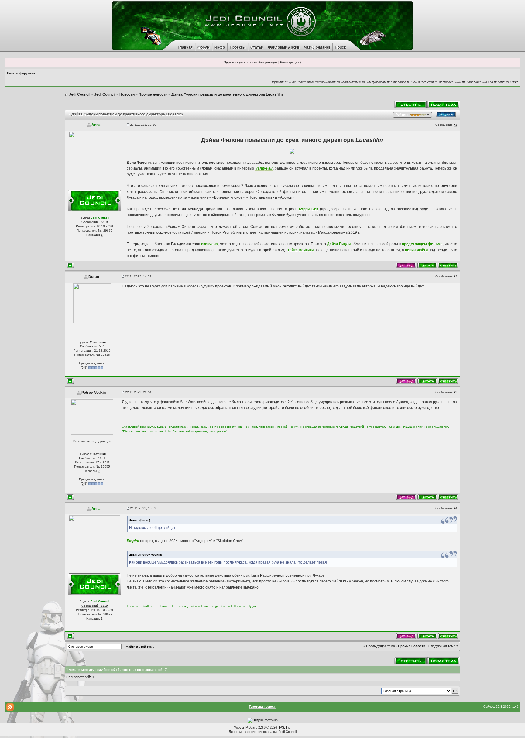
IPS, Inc (284, 727)
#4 (455, 508)
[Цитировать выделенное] (406, 265)
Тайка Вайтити (300, 250)
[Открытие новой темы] (443, 104)
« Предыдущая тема (379, 646)
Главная (185, 47)
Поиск (340, 47)
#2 (455, 276)
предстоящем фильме (422, 244)
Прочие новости (411, 646)
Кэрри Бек (308, 209)
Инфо (219, 47)
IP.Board (251, 727)
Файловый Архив (283, 47)
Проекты (237, 47)
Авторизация (267, 62)
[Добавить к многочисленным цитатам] (427, 265)
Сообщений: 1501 (92, 458)
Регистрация (289, 62)
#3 (455, 392)
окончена (209, 244)
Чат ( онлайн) (317, 47)
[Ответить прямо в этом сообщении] (448, 265)
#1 (455, 124)
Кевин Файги (416, 250)
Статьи (256, 47)
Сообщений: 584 (92, 346)
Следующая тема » (443, 646)
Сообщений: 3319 (94, 222)
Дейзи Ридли (338, 244)
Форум (203, 47)
